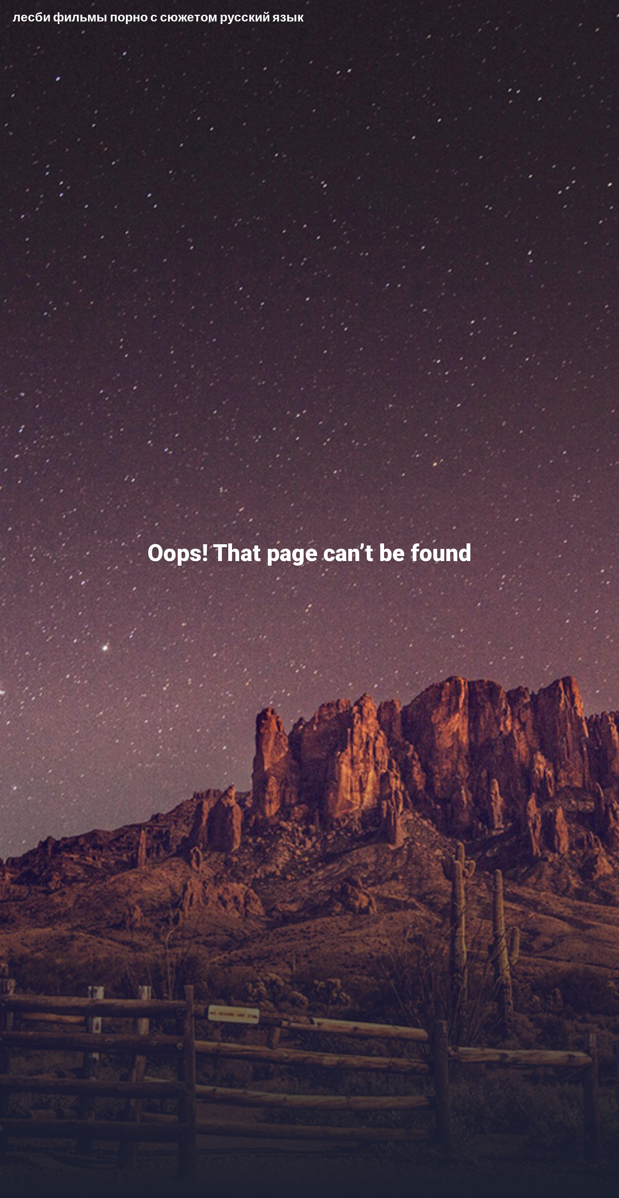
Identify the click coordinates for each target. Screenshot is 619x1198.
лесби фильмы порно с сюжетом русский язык (158, 16)
